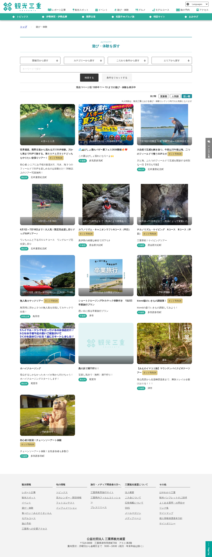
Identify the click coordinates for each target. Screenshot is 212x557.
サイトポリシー (167, 523)
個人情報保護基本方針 (170, 518)
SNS (127, 508)
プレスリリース (99, 507)
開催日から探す (40, 60)
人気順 (175, 96)
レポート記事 (29, 492)
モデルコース (29, 518)
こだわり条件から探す (127, 60)
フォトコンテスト (65, 503)
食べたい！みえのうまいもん (37, 513)
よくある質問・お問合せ (172, 503)
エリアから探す (172, 60)
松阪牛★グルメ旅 (125, 16)
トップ (23, 26)
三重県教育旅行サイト (102, 492)
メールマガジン (133, 513)
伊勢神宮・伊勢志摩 (56, 16)
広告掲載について (134, 503)
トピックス (22, 16)
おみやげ (193, 16)
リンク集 (164, 508)
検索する (89, 77)
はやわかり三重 (167, 492)
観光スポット (29, 497)
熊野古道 (90, 16)
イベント (26, 503)
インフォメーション (66, 508)
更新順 (163, 96)
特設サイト (159, 16)
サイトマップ (166, 513)
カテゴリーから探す (84, 60)
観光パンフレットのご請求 (173, 497)
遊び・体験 (27, 508)
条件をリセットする (117, 77)
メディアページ (133, 518)
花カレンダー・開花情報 (68, 497)
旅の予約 (26, 523)
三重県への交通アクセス (34, 528)
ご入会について (133, 497)
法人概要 (129, 492)
